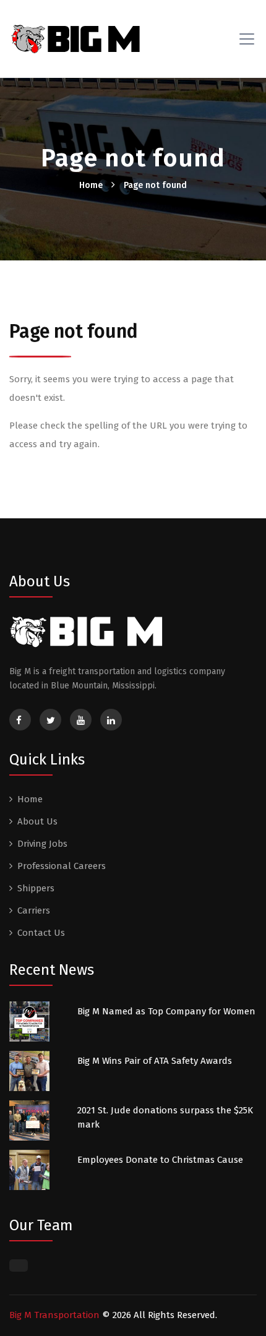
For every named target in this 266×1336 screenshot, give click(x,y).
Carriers (33, 910)
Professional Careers (61, 865)
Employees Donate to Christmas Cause (160, 1159)
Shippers (35, 888)
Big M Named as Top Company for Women (166, 1011)
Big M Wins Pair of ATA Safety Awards (154, 1060)
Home (91, 185)
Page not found (155, 185)
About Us (37, 821)
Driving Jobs (42, 843)
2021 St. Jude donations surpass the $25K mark (165, 1117)
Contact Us (41, 932)
